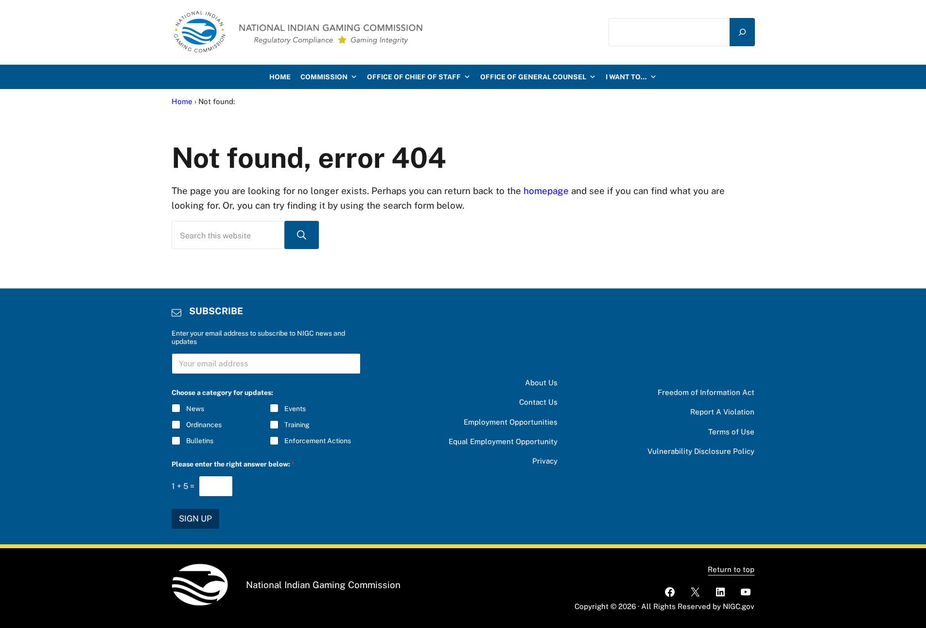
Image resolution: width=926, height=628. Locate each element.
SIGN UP (195, 518)
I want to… (626, 77)
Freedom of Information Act (706, 392)
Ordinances (204, 425)
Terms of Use (731, 432)
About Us (541, 382)
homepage (546, 190)
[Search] (742, 32)
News (195, 409)
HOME (280, 77)
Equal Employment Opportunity (503, 441)
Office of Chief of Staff (414, 77)
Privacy (545, 461)
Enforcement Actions (317, 441)
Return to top (731, 569)
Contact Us (538, 402)
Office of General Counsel (533, 77)
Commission (324, 77)
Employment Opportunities (511, 422)
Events (295, 409)
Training (297, 425)
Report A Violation (722, 412)
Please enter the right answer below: (233, 464)
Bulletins (199, 441)
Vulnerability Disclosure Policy (700, 451)
